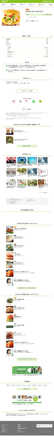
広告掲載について (5, 430)
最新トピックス (4, 431)
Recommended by (41, 192)
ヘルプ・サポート (5, 428)
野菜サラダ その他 (19, 199)
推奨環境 (19, 426)
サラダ (10, 199)
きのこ (12, 201)
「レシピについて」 (20, 115)
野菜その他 (12, 202)
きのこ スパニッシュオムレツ (9, 119)
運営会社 (19, 424)
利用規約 (3, 426)
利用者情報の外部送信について (23, 428)
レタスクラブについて (21, 431)
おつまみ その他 (15, 198)
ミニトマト (8, 43)
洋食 (30, 198)
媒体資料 (19, 430)
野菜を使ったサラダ (14, 199)
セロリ (7, 41)
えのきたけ (8, 39)
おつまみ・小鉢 (11, 198)
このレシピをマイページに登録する (27, 90)
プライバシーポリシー (5, 424)
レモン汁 (9, 47)
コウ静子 (32, 21)
